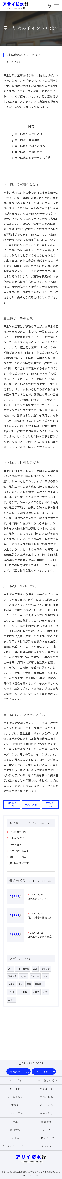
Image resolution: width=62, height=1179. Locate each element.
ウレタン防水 (16, 838)
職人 (21, 984)
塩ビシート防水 (19, 857)
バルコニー (24, 991)
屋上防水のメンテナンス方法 (33, 157)
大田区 (24, 976)
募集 (29, 984)
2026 (10, 968)
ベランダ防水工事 (19, 850)
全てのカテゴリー (19, 831)
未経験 (11, 984)
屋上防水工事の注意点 (28, 152)
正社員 (11, 991)
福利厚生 (39, 984)
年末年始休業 (23, 968)
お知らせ (45, 968)
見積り (11, 999)
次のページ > (50, 804)
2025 (35, 968)
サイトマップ (47, 1146)
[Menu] (57, 5)
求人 (45, 976)
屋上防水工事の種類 (27, 140)
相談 (45, 991)
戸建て (36, 991)
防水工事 (35, 976)
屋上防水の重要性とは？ (30, 134)
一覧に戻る (31, 804)
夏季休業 (12, 976)
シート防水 (15, 844)
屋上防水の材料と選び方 (30, 146)
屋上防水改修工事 (19, 863)
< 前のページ (11, 804)
